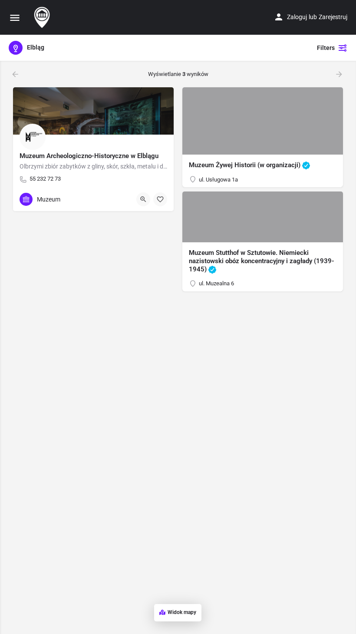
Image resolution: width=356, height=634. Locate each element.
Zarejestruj (333, 16)
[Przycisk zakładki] (160, 199)
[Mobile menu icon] (15, 17)
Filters (326, 47)
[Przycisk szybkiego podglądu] (143, 199)
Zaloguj (297, 16)
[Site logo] (43, 17)
